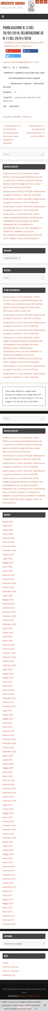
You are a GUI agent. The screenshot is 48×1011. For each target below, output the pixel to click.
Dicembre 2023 (9, 612)
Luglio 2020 (7, 760)
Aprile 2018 (7, 858)
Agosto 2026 (8, 521)
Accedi (5, 963)
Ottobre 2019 (8, 797)
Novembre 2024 (9, 583)
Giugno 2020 (8, 764)
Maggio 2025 (8, 562)
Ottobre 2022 (8, 661)
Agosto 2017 (8, 891)
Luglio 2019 (7, 805)
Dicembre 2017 (9, 875)
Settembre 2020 (9, 751)
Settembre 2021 (9, 706)
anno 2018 (26, 46)
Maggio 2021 (8, 718)
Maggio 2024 (8, 599)
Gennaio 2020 (8, 784)
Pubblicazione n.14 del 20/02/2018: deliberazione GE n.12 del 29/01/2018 (35, 131)
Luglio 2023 (7, 628)
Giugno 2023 (8, 632)
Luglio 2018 (7, 846)
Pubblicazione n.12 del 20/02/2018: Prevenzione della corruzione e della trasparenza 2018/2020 (12, 134)
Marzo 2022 (8, 686)
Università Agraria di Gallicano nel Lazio (24, 43)
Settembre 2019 (9, 801)
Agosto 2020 (8, 755)
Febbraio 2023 (9, 645)
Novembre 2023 (9, 616)
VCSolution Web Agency (29, 996)
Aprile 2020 (7, 772)
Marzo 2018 (8, 862)
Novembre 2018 (9, 829)
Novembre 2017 (9, 879)
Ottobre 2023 (8, 620)
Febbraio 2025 (9, 575)
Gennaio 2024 (8, 608)
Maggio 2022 (8, 677)
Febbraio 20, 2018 (11, 46)
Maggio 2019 (8, 813)
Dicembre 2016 (9, 924)
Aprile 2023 (7, 636)
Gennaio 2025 (8, 579)
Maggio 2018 (8, 854)
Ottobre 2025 (8, 554)
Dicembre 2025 (9, 546)
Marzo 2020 (8, 776)
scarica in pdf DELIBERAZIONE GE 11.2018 (21, 62)
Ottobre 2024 (8, 587)
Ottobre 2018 (8, 833)
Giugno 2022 (8, 673)
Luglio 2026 (7, 525)
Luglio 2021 (7, 710)
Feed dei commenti (11, 971)
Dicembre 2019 (9, 788)
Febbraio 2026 (9, 538)
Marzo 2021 (8, 727)
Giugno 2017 (8, 899)
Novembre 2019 (9, 792)
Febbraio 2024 (9, 603)
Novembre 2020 (9, 743)
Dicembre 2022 (9, 653)
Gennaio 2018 (8, 870)
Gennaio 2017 (8, 920)
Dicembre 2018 (9, 825)
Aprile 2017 (7, 907)
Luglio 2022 (7, 669)
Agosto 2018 (8, 842)
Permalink (26, 117)
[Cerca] (42, 155)
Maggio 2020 (8, 768)
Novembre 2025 (9, 550)
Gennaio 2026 (8, 542)
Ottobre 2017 (8, 883)
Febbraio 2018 (9, 866)
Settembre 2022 (9, 665)
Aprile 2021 (7, 723)
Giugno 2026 (8, 530)
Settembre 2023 (9, 624)
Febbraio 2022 (9, 690)
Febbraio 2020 (9, 780)
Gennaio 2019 (8, 821)
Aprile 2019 (7, 817)
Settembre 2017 (9, 887)
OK (36, 1009)
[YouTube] (37, 2)
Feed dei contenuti (11, 967)
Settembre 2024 (9, 591)
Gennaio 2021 (8, 735)
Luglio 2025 (7, 558)
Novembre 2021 (9, 698)
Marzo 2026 (8, 534)
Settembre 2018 (9, 838)
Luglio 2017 (7, 895)
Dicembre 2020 (9, 739)
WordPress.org (9, 975)
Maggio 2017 (8, 903)
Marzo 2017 (8, 911)
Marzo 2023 (8, 640)
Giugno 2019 (8, 809)
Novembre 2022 (9, 657)
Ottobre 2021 (8, 702)
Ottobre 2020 (8, 747)
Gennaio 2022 (8, 694)
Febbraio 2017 (9, 916)
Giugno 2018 (8, 850)
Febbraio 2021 (9, 731)
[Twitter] (41, 2)
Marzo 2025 (8, 571)
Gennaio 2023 (8, 649)
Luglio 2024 (7, 595)
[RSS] (45, 2)
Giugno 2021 (8, 714)
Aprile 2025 (7, 566)
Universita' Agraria (13, 3)
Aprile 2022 (7, 682)
